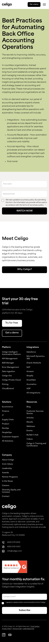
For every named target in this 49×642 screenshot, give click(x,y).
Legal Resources (28, 629)
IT (3, 415)
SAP (28, 367)
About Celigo (8, 460)
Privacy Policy (7, 629)
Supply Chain (8, 420)
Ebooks (30, 422)
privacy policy (28, 200)
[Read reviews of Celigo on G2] (14, 567)
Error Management (10, 367)
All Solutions (7, 441)
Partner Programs (10, 477)
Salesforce (31, 352)
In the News (7, 481)
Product (5, 424)
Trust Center (35, 626)
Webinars (31, 426)
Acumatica (31, 384)
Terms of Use (17, 629)
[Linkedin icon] (4, 635)
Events (30, 431)
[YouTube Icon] (10, 635)
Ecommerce (7, 407)
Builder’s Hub (32, 435)
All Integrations (33, 393)
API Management (9, 359)
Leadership (7, 468)
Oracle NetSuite (34, 363)
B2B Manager (8, 363)
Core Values (7, 464)
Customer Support (10, 437)
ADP (28, 389)
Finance (5, 411)
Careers (5, 486)
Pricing (5, 384)
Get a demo (34, 4)
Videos (30, 439)
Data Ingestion (8, 372)
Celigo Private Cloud (11, 380)
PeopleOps (7, 433)
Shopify (30, 376)
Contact (5, 496)
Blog (29, 407)
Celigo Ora (7, 376)
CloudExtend (8, 389)
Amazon (30, 372)
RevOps (5, 428)
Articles (30, 418)
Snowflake (31, 380)
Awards (5, 473)
